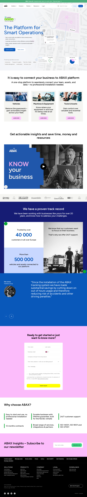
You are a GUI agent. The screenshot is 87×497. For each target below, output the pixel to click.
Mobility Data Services (8, 472)
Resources (36, 6)
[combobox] (43, 357)
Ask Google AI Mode (71, 458)
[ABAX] (5, 6)
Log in (43, 6)
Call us (42, 458)
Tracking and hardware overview (26, 476)
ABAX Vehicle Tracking (24, 473)
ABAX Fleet (22, 469)
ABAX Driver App (72, 470)
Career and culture (40, 473)
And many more (27, 64)
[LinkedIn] (8, 493)
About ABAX (39, 469)
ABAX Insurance (23, 475)
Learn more (16, 118)
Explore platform (10, 49)
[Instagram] (14, 493)
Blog (38, 478)
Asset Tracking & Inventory (9, 475)
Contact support (8, 458)
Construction (7, 62)
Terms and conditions (57, 470)
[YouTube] (11, 493)
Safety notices (56, 472)
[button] (81, 486)
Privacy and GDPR (56, 469)
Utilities (34, 62)
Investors (38, 475)
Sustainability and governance (43, 470)
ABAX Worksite (23, 470)
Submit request (43, 385)
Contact (75, 6)
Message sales (18, 458)
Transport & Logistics (16, 62)
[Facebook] (5, 493)
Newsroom (39, 476)
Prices (80, 6)
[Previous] (6, 316)
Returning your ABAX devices (42, 472)
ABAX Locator (23, 472)
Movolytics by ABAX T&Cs (58, 475)
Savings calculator (8, 460)
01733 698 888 (7, 484)
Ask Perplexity (60, 458)
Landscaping (19, 64)
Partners (28, 6)
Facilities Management (10, 64)
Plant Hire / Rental (27, 62)
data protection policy (43, 378)
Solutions (13, 6)
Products (21, 6)
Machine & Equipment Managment (11, 473)
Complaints (55, 473)
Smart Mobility (7, 469)
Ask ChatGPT (50, 458)
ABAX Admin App (72, 469)
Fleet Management (8, 470)
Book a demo (21, 49)
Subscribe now (76, 445)
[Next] (11, 316)
